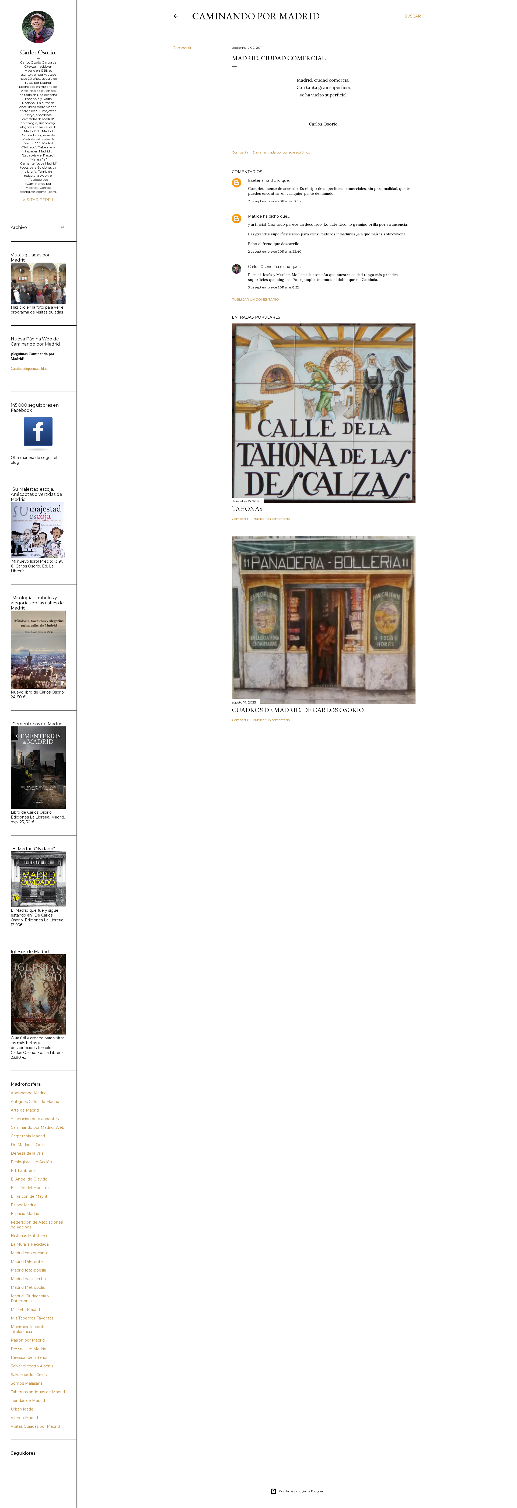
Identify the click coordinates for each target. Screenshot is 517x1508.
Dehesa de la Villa (27, 1153)
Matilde (255, 216)
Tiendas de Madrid (28, 1400)
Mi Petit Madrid (25, 1309)
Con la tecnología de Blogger (301, 1491)
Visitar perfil (38, 199)
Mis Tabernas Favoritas (32, 1318)
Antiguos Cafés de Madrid (35, 1101)
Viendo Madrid (24, 1417)
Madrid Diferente (27, 1261)
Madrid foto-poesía (28, 1270)
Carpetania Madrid (28, 1136)
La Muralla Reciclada (30, 1244)
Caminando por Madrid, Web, (38, 1127)
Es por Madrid (24, 1205)
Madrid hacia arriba (28, 1278)
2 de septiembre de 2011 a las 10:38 (274, 201)
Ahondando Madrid (29, 1093)
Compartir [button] (182, 48)
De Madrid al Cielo (28, 1144)
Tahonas (247, 508)
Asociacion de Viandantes (35, 1118)
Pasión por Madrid (28, 1340)
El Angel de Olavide (29, 1179)
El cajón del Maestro (30, 1187)
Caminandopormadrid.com (31, 369)
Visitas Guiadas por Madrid (35, 1426)
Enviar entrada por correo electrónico (281, 152)
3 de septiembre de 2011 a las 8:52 (273, 287)
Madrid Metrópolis (28, 1287)
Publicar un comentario (255, 299)
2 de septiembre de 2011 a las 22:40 (275, 251)
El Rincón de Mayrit (29, 1196)
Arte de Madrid (25, 1110)
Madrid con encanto (29, 1253)
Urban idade (22, 1409)
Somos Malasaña (27, 1383)
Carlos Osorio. (260, 266)
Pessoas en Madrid (28, 1348)
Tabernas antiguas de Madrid (38, 1391)
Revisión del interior (29, 1357)
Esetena (256, 180)
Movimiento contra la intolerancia (31, 1329)
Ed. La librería (23, 1170)
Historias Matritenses (30, 1235)
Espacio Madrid (25, 1213)
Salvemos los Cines (29, 1374)
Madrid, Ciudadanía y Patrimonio (30, 1298)
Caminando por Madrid (256, 16)
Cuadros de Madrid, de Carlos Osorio (298, 710)
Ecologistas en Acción (31, 1161)
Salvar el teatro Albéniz (32, 1366)
